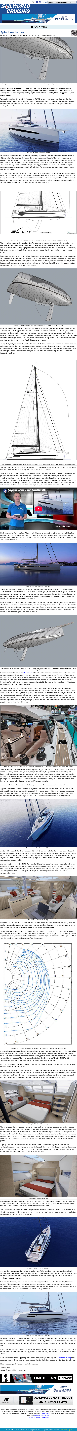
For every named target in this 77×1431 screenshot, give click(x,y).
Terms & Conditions (34, 1417)
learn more (64, 1430)
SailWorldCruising (64, 1358)
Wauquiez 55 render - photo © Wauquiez (38, 152)
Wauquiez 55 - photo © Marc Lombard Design (38, 586)
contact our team (45, 1413)
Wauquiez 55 (27, 673)
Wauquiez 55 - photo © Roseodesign (38, 919)
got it (70, 1430)
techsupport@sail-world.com (42, 1415)
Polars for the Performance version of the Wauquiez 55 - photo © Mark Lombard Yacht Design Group (38, 1048)
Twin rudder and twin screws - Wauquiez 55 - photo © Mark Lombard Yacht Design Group (38, 325)
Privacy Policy (45, 1417)
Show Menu (40, 26)
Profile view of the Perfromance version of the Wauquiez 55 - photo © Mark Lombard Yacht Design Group (38, 240)
